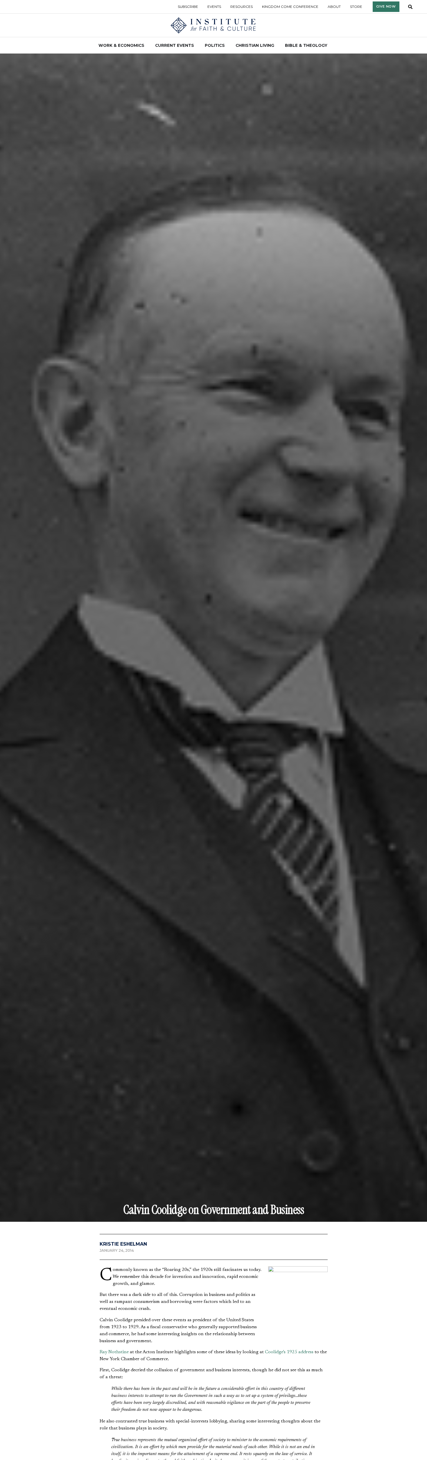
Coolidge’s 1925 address (289, 1352)
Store (356, 6)
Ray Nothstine (114, 1352)
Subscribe (188, 6)
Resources (241, 6)
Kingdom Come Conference (290, 6)
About (334, 6)
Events (214, 6)
